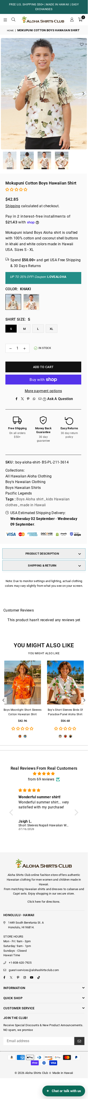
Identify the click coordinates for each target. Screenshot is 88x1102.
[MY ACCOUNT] (72, 19)
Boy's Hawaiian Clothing (25, 482)
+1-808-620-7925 (20, 962)
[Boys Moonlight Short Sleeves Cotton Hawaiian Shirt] (22, 683)
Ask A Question (59, 399)
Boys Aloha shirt (29, 499)
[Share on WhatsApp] (34, 399)
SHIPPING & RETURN (42, 565)
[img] (44, 774)
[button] (80, 19)
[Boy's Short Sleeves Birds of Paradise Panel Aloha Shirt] (65, 683)
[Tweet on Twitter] (22, 399)
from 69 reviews (41, 779)
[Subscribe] (79, 1041)
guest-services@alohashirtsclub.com (34, 970)
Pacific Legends (18, 493)
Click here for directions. (43, 901)
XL (51, 329)
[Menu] (5, 19)
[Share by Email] (40, 399)
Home (10, 30)
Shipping (12, 206)
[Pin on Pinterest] (28, 399)
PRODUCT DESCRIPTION (42, 553)
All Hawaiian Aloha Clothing (28, 476)
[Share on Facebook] (16, 399)
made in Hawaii (33, 505)
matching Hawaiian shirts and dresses (37, 889)
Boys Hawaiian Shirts (23, 488)
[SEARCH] (13, 19)
